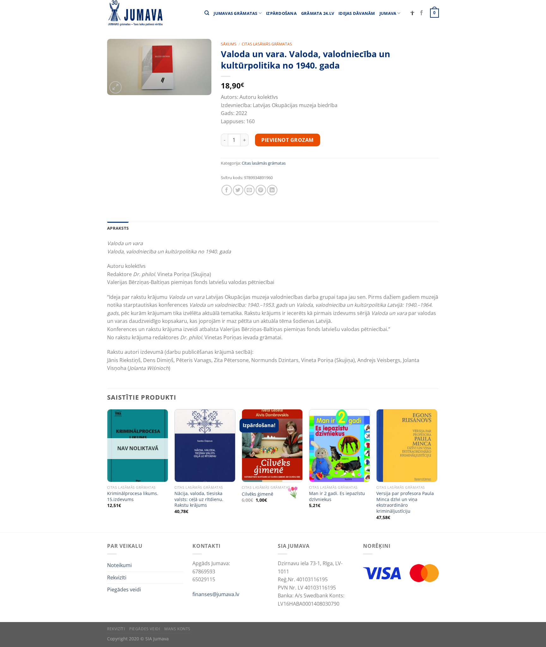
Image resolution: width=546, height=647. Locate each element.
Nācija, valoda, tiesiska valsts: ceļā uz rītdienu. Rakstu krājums (198, 499)
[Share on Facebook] (226, 190)
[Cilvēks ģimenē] (272, 445)
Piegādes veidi (124, 589)
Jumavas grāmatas (235, 13)
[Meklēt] (206, 13)
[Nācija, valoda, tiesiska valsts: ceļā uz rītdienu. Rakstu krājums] (204, 445)
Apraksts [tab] (118, 228)
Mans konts (177, 629)
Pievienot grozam (287, 139)
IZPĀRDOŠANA (281, 13)
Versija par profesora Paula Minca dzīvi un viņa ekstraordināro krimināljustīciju (405, 502)
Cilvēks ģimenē (257, 494)
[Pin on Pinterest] (261, 190)
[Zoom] (115, 87)
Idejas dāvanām (356, 13)
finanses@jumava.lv (215, 594)
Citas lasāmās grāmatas (267, 44)
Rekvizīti (116, 577)
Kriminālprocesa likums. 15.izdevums (132, 496)
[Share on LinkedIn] (272, 190)
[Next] (437, 470)
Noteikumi (119, 565)
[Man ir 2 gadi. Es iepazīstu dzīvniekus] (339, 445)
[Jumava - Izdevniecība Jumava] (135, 13)
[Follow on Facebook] (421, 13)
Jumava (388, 13)
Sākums (228, 44)
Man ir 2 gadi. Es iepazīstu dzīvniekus (337, 496)
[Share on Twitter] (238, 190)
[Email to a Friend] (249, 190)
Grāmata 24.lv (317, 13)
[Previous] (107, 470)
